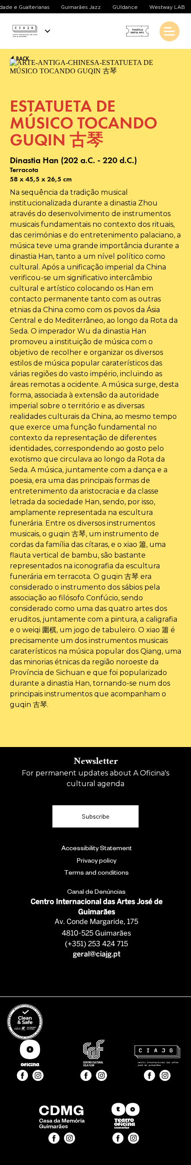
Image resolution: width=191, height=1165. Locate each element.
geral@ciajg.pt (96, 954)
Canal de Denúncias (96, 892)
